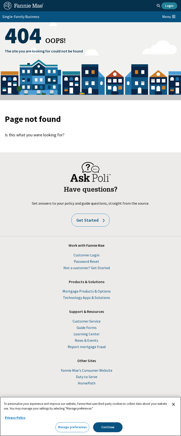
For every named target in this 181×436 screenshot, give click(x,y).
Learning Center (87, 334)
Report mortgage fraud (87, 346)
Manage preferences (72, 427)
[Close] (173, 404)
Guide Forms (87, 327)
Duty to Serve (86, 376)
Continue (107, 427)
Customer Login (86, 255)
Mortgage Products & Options (86, 291)
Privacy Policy (15, 418)
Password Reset (86, 261)
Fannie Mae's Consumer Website (86, 370)
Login (169, 6)
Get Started (87, 220)
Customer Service (87, 321)
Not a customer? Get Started (86, 267)
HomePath (86, 383)
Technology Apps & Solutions (86, 297)
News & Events (86, 340)
